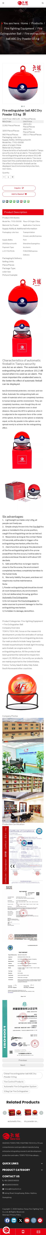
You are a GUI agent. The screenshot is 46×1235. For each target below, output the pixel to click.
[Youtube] (27, 1220)
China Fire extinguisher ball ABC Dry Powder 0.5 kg (20, 1075)
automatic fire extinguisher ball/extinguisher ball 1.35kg (15, 1121)
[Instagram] (33, 1220)
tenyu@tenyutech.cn (13, 1189)
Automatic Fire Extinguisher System (20, 1086)
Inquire (17, 188)
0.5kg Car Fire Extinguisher (16, 1091)
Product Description (15, 212)
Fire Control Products (13, 1082)
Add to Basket (17, 194)
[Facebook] (7, 1220)
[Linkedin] (14, 1220)
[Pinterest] (40, 1220)
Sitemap (5, 1215)
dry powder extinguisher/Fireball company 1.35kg (31, 1121)
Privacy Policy (15, 1215)
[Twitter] (20, 1220)
